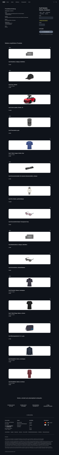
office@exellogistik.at (9, 425)
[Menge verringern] (40, 24)
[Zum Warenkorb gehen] (56, 2)
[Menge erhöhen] (43, 24)
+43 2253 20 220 (8, 426)
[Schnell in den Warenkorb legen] (50, 47)
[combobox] (46, 18)
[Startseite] (3, 2)
